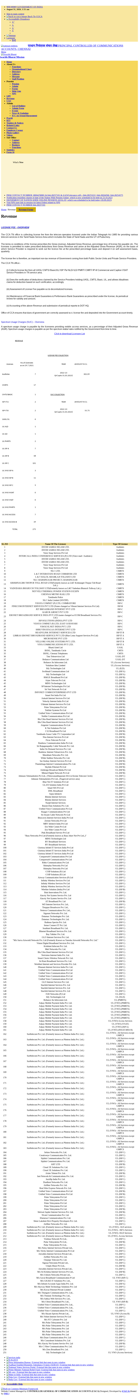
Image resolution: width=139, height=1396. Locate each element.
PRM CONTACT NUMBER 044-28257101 (26, 205)
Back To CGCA (34, 16)
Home (3, 209)
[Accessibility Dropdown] (18, 19)
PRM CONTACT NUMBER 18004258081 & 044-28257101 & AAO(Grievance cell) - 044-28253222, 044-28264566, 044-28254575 (65, 195)
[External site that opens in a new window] (19, 1389)
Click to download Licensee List (69, 334)
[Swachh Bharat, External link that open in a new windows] (8, 54)
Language (11, 38)
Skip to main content (15, 14)
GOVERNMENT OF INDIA (30, 7)
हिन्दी (14, 40)
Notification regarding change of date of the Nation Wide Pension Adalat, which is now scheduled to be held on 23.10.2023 (59, 197)
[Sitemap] (11, 35)
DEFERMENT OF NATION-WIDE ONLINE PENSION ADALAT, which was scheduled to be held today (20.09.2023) (59, 200)
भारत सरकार (12, 7)
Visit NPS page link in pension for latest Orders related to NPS (33, 202)
